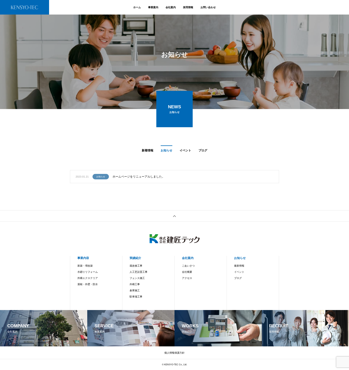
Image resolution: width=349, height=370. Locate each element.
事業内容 (83, 258)
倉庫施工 (135, 290)
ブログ (238, 278)
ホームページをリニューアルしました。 (139, 176)
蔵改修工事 (136, 265)
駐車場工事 (136, 296)
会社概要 (187, 271)
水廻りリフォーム (87, 271)
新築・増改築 (85, 265)
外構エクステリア (87, 278)
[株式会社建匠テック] (24, 7)
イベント (239, 271)
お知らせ (100, 176)
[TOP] (174, 215)
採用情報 (188, 7)
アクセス (187, 278)
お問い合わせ (208, 7)
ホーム (137, 7)
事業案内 (153, 7)
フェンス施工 (137, 278)
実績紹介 (135, 258)
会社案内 (171, 7)
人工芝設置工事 (138, 271)
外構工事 (135, 284)
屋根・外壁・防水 (87, 284)
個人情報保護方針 (174, 352)
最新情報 (239, 265)
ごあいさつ (188, 265)
